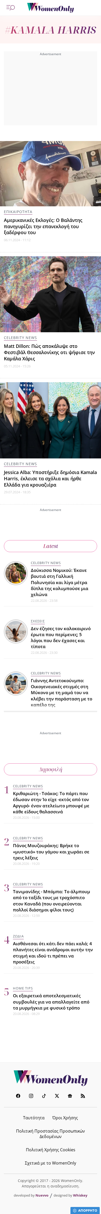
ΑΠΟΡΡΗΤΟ (87, 1210)
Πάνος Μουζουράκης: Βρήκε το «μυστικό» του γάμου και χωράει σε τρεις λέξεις (51, 851)
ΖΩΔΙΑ (18, 936)
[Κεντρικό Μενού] (10, 8)
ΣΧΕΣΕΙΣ (38, 621)
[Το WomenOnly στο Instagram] (31, 1096)
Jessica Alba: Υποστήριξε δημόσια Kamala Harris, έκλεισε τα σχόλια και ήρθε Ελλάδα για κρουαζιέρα (50, 478)
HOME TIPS (23, 988)
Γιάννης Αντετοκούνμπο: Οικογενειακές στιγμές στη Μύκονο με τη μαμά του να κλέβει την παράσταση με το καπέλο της (61, 693)
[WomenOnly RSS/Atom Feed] (83, 1096)
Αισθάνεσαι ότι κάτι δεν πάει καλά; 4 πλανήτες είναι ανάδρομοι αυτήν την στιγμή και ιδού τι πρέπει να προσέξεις (53, 953)
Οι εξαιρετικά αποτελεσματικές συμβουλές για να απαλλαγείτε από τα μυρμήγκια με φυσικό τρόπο (51, 1002)
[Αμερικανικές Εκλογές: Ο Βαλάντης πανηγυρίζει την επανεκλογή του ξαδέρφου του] (50, 173)
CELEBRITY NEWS (20, 337)
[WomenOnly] (50, 8)
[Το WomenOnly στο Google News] (70, 1096)
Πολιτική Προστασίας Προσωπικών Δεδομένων (50, 1133)
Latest (50, 546)
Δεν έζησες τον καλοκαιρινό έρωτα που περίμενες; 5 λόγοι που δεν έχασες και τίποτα (61, 637)
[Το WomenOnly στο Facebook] (18, 1096)
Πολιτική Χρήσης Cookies (50, 1150)
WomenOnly (50, 1078)
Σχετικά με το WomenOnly (50, 1163)
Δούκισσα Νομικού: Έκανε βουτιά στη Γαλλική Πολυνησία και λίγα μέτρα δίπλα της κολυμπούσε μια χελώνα (59, 582)
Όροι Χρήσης (65, 1118)
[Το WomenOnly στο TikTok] (44, 1096)
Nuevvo (41, 1195)
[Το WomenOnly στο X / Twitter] (57, 1096)
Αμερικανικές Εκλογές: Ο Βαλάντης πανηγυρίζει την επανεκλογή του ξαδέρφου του (43, 226)
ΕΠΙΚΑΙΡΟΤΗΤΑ (18, 211)
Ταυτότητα (34, 1118)
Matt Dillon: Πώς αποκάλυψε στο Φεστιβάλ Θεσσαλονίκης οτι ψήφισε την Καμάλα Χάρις (49, 352)
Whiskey (80, 1195)
